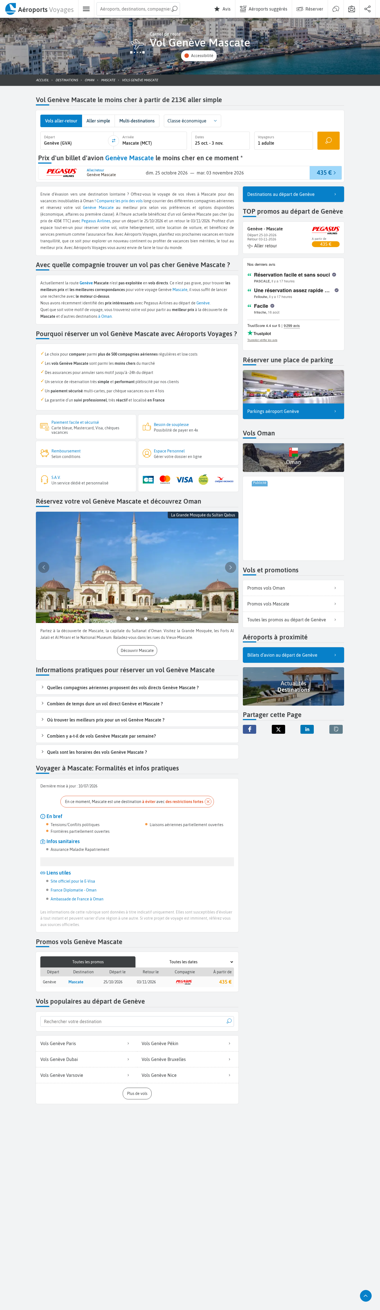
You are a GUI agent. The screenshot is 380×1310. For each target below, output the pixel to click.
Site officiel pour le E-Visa (73, 881)
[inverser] (113, 140)
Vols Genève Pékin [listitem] (160, 1043)
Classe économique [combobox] (186, 120)
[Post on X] (278, 729)
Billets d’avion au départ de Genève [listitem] (282, 655)
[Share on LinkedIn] (307, 729)
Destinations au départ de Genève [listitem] (281, 194)
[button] (199, 55)
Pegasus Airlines (96, 221)
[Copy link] (336, 729)
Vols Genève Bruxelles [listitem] (164, 1059)
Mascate (106, 207)
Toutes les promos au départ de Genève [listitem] (286, 619)
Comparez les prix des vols (120, 201)
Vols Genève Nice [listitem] (159, 1075)
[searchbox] (138, 9)
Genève (89, 207)
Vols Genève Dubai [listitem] (59, 1059)
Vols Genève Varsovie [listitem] (61, 1075)
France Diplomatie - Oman (74, 890)
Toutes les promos (88, 962)
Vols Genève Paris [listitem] (58, 1043)
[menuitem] (39, 9)
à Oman (105, 316)
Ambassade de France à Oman (77, 899)
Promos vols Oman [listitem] (266, 587)
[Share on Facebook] (249, 729)
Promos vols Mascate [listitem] (268, 603)
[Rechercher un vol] (328, 141)
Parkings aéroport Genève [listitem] (273, 411)
